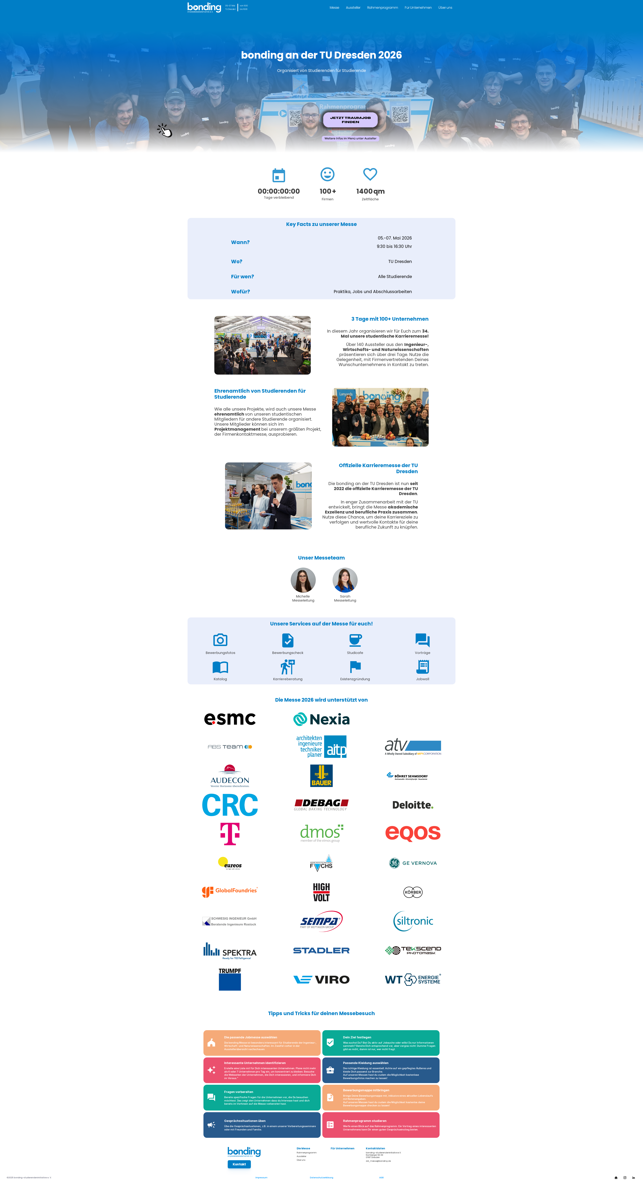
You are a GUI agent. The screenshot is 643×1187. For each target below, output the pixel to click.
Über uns (445, 7)
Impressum (261, 1177)
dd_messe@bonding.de (378, 1161)
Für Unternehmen (418, 7)
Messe (334, 7)
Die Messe (303, 1148)
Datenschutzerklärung (321, 1177)
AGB (381, 1177)
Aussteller (353, 7)
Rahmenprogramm (382, 7)
